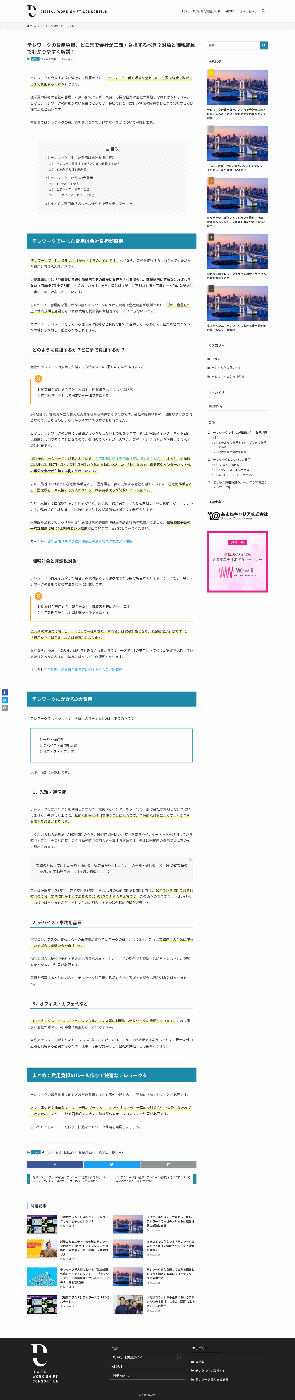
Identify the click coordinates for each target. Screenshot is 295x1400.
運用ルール (118, 1152)
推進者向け (70, 1152)
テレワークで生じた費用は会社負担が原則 (82, 157)
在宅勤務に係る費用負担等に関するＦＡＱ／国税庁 (83, 669)
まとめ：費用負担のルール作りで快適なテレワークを (91, 203)
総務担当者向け (87, 1152)
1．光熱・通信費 (68, 183)
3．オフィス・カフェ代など (75, 195)
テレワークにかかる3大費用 (71, 177)
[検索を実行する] (264, 45)
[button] (263, 11)
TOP (115, 1348)
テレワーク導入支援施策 (228, 376)
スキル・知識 (54, 1152)
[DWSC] (67, 11)
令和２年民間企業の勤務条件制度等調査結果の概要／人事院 (87, 541)
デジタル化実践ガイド (227, 367)
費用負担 (104, 1152)
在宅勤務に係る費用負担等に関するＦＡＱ (127, 458)
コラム (35, 58)
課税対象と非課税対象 (72, 169)
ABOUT (117, 1366)
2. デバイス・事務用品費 (73, 189)
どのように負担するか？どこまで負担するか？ (88, 163)
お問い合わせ (121, 1375)
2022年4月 (216, 406)
